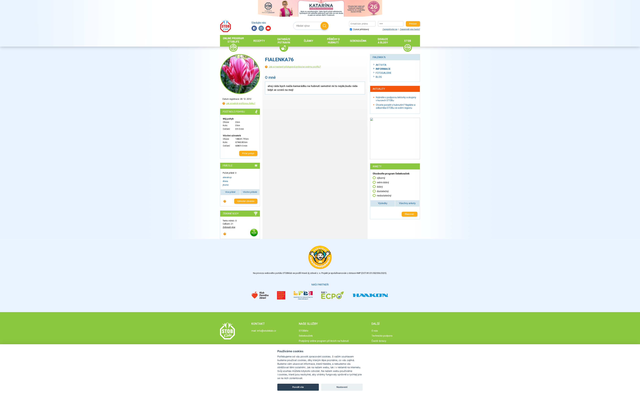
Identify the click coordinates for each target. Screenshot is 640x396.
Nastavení (341, 387)
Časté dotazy (379, 340)
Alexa (225, 181)
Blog (379, 76)
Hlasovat (409, 214)
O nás (375, 330)
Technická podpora (382, 335)
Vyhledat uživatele (245, 201)
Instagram (261, 28)
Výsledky (382, 203)
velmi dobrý (383, 182)
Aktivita (381, 64)
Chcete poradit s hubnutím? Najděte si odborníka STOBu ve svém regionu (396, 106)
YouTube (268, 28)
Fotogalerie (383, 72)
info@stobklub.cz (266, 330)
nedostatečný (384, 195)
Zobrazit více (229, 227)
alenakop (227, 177)
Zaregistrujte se (389, 29)
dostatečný (383, 191)
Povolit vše (298, 387)
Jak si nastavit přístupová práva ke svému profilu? (295, 66)
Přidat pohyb (248, 153)
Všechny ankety (407, 203)
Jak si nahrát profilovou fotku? (240, 103)
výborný (381, 178)
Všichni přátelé (250, 192)
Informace (383, 68)
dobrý (380, 186)
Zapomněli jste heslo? (410, 29)
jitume (225, 185)
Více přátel (230, 192)
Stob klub (225, 26)
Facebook (254, 28)
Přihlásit (413, 24)
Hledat (324, 26)
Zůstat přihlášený (360, 29)
